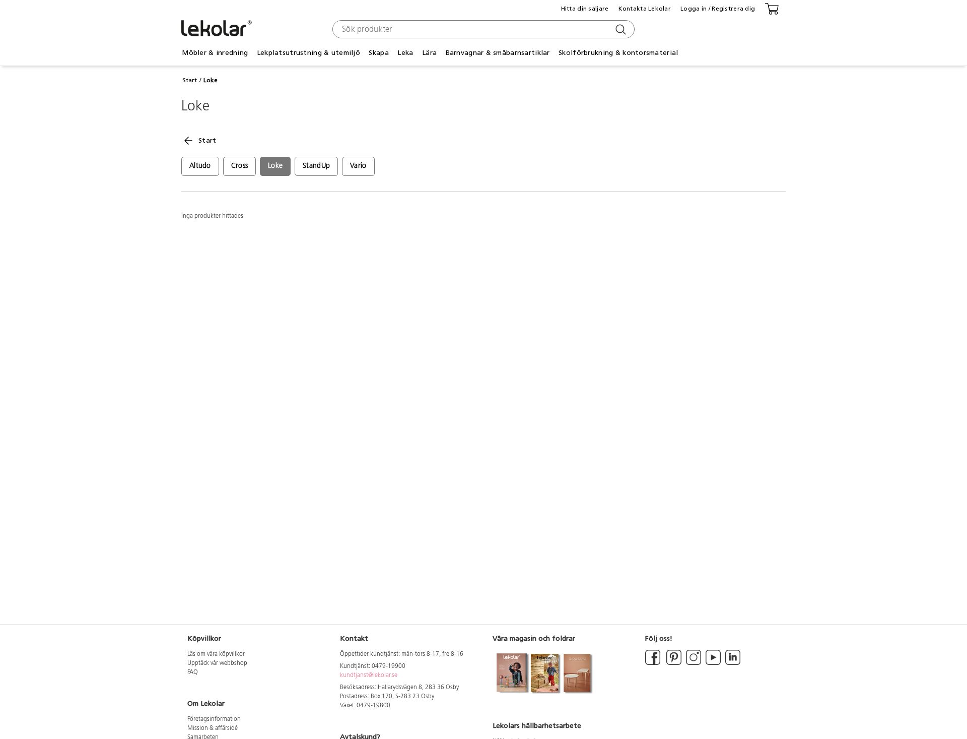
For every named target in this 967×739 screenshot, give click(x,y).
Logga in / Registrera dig (717, 8)
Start (189, 80)
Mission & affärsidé (212, 728)
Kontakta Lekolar (644, 8)
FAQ (192, 672)
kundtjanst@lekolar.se (368, 675)
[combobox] (482, 29)
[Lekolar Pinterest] (673, 663)
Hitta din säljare (585, 8)
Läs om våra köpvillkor (216, 654)
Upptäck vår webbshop (217, 663)
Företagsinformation (214, 719)
